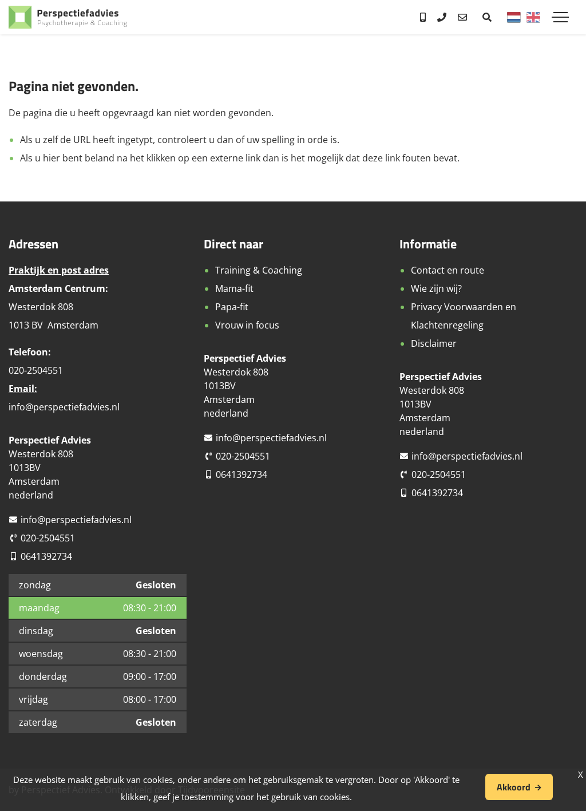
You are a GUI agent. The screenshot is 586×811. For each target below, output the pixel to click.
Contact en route (447, 270)
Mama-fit (234, 288)
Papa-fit (231, 306)
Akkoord (513, 787)
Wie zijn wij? (436, 288)
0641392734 (46, 556)
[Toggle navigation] (560, 17)
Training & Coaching (258, 270)
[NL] (514, 17)
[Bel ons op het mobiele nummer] (423, 17)
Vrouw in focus (247, 325)
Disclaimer (434, 343)
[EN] (533, 17)
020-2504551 (48, 538)
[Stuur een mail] (462, 17)
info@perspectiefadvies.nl (64, 407)
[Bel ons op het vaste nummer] (441, 17)
